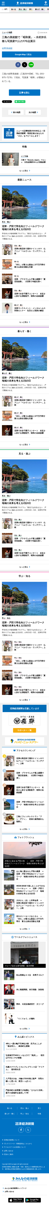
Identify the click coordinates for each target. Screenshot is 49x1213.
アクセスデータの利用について (15, 1147)
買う (30, 9)
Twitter (28, 1130)
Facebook (21, 1130)
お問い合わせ (8, 1151)
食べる (13, 9)
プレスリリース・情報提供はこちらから (18, 1144)
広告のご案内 (8, 1154)
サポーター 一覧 (24, 730)
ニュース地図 (7, 32)
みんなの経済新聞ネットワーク (24, 1179)
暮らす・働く (40, 9)
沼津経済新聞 (24, 3)
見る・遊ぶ (23, 9)
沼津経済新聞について (11, 1140)
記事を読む (24, 92)
